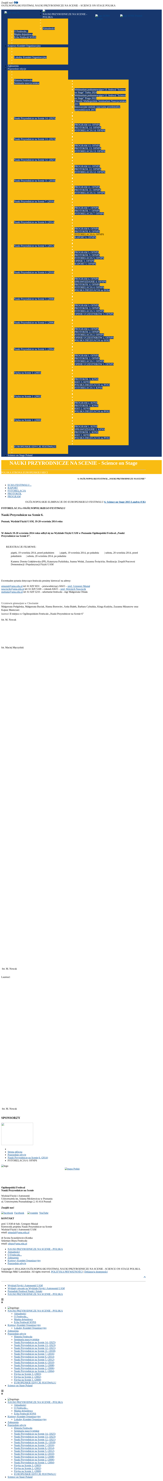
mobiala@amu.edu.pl (12, 592)
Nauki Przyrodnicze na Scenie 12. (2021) (35, 1348)
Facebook (19, 1213)
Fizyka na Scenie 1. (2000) (27, 1379)
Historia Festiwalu (23, 1336)
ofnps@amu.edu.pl (17, 1243)
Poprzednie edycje (17, 1263)
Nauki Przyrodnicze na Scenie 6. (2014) (34, 1356)
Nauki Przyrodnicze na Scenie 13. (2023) (35, 1345)
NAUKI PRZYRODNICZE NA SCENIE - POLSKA (35, 1249)
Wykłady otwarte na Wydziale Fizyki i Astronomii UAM (36, 1288)
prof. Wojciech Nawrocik (73, 589)
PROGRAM (14, 496)
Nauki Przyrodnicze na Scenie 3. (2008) (34, 1365)
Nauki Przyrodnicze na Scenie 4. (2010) (34, 1362)
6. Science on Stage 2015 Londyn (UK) (125, 502)
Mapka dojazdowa (23, 1319)
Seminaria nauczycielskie (26, 1339)
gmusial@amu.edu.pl (12, 586)
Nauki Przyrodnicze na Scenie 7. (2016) (34, 1354)
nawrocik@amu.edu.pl (12, 589)
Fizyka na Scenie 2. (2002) (27, 1377)
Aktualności (14, 1252)
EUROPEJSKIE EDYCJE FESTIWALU (35, 1382)
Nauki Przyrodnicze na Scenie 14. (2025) (35, 1342)
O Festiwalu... (15, 1254)
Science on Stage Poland (20, 1385)
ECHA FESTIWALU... (20, 485)
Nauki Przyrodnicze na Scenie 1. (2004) (34, 1371)
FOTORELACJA (17, 490)
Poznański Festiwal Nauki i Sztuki (25, 1291)
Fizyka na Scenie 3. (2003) (27, 1374)
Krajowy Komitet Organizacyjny (24, 1260)
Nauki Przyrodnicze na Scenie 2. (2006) (34, 1368)
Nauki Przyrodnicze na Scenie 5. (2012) (34, 1359)
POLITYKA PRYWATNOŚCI (67, 1271)
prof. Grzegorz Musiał (79, 586)
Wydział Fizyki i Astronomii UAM (25, 1285)
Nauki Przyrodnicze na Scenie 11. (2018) (34, 1351)
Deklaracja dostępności (96, 1271)
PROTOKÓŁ (15, 493)
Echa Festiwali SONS (25, 1322)
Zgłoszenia (13, 1257)
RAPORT (13, 487)
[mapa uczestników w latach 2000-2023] (73, 1175)
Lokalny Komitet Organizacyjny (30, 1328)
